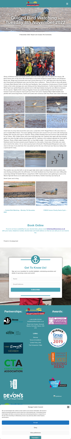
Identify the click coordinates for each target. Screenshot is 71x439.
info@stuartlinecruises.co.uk (56, 229)
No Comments (47, 34)
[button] (68, 407)
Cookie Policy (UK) (35, 342)
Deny (35, 427)
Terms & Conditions (35, 340)
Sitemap (35, 337)
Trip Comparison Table (35, 345)
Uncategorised (14, 241)
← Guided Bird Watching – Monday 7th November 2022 (19, 211)
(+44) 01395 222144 (35, 319)
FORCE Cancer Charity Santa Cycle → (55, 210)
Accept (35, 422)
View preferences (35, 432)
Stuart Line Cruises (36, 34)
